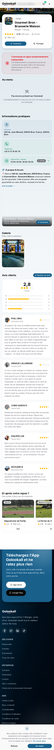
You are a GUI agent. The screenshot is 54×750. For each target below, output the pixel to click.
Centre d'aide (8, 701)
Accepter (40, 746)
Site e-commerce (9, 684)
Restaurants (7, 644)
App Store (17, 585)
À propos (6, 670)
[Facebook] (4, 630)
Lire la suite (7, 186)
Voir (18, 529)
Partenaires (6, 675)
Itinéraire (17, 44)
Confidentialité (8, 709)
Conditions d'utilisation (11, 714)
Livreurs (5, 679)
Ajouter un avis (43, 275)
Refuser (14, 746)
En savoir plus (39, 741)
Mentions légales (9, 723)
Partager (40, 44)
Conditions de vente (10, 718)
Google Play (17, 593)
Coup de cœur (8, 658)
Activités (5, 649)
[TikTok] (24, 630)
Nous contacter (8, 705)
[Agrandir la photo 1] (13, 253)
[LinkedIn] (17, 630)
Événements (7, 653)
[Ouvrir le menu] (49, 3)
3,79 (22, 34)
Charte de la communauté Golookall (17, 688)
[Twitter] (11, 630)
